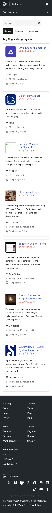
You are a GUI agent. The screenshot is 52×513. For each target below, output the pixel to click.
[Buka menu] (47, 4)
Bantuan (7, 431)
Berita (5, 408)
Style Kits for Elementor (32, 47)
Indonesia (14, 476)
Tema (30, 408)
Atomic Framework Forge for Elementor (30, 297)
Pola (29, 417)
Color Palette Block (30, 95)
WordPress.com (12, 449)
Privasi (6, 417)
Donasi (32, 436)
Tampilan (31, 403)
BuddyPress (10, 464)
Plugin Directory (10, 12)
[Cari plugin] (38, 23)
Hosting (6, 413)
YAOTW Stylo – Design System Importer (31, 348)
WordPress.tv (11, 441)
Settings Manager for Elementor (29, 146)
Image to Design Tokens (32, 243)
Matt (6, 454)
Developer (8, 436)
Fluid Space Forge (29, 192)
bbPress (8, 459)
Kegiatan (31, 431)
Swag (31, 441)
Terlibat (31, 426)
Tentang (7, 403)
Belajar (6, 426)
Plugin (30, 413)
